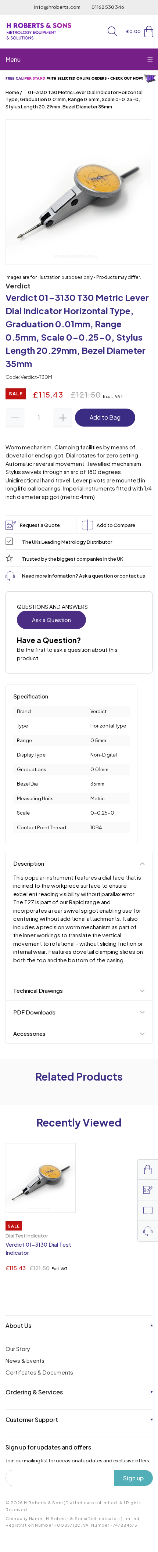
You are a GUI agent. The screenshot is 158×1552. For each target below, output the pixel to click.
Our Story (18, 1348)
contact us (132, 576)
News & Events (25, 1360)
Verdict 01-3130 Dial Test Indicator (38, 1248)
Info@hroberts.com (57, 7)
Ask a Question (51, 619)
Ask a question (96, 576)
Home (12, 92)
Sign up (133, 1478)
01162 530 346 (107, 7)
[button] (112, 31)
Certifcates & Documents (39, 1372)
